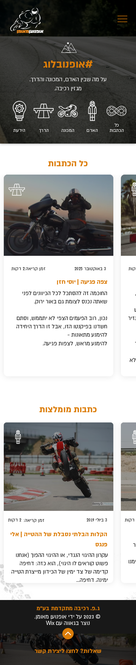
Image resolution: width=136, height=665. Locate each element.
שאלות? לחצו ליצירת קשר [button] (68, 651)
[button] (68, 633)
